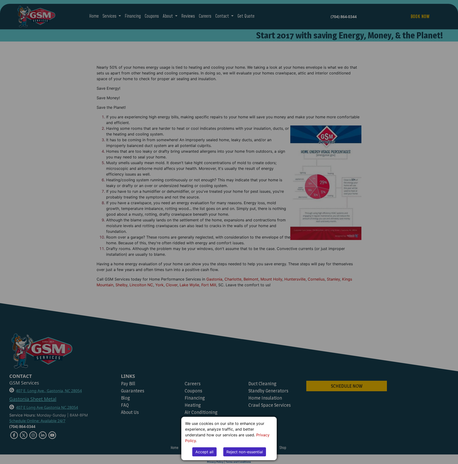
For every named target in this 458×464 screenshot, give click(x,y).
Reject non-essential (244, 451)
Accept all (204, 451)
